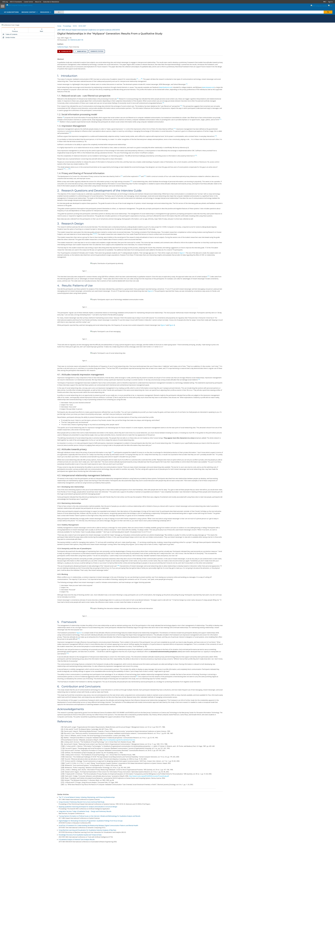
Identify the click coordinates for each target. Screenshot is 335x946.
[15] (196, 155)
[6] (141, 78)
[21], (122, 176)
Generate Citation (96, 51)
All (59, 12)
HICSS (75, 26)
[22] (140, 176)
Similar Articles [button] (10, 37)
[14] (70, 133)
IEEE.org (5, 2)
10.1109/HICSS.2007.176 (75, 40)
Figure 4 (171, 325)
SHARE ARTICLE (81, 51)
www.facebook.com (165, 87)
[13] (175, 128)
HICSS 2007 (82, 26)
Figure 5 (79, 633)
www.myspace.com (208, 87)
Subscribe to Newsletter (51, 2)
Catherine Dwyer (62, 47)
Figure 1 (182, 253)
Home (59, 26)
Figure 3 (163, 325)
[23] (145, 176)
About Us (38, 2)
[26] (96, 234)
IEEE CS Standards (16, 2)
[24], (131, 181)
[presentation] (116, 368)
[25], (94, 234)
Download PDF (66, 51)
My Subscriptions (11, 12)
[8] (117, 98)
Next (41, 31)
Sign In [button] (330, 2)
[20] (69, 168)
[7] (186, 84)
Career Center (28, 2)
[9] (163, 102)
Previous (15, 31)
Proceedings (67, 26)
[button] (324, 1)
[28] (118, 565)
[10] (181, 105)
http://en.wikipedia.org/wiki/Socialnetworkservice (119, 740)
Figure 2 (150, 291)
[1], (137, 78)
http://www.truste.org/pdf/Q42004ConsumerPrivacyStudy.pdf (149, 776)
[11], (220, 119)
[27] (208, 276)
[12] (58, 121)
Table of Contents (11, 34)
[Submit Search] (328, 12)
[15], (64, 168)
